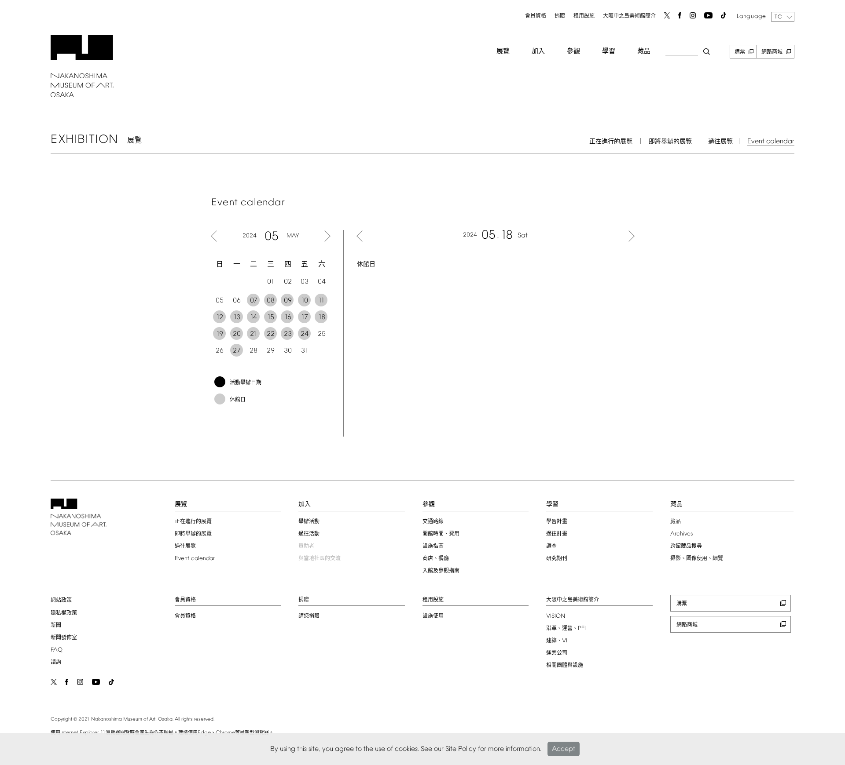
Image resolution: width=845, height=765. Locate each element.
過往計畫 (556, 534)
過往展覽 (720, 142)
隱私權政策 (64, 613)
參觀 (573, 51)
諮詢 (56, 662)
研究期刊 (556, 559)
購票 (740, 52)
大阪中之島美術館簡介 (629, 16)
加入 (538, 51)
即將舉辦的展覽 (670, 142)
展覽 (503, 51)
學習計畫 (556, 522)
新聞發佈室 (64, 638)
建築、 (556, 641)
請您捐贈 (309, 616)
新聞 (56, 626)
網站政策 (61, 600)
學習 (608, 51)
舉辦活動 (309, 522)
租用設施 (584, 16)
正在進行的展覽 (610, 142)
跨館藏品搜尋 (686, 546)
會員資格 (535, 16)
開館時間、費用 (440, 534)
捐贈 (560, 16)
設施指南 (433, 546)
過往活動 (309, 534)
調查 (551, 546)
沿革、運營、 (566, 629)
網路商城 (772, 52)
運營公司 (556, 653)
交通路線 (433, 522)
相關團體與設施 (564, 666)
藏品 (643, 51)
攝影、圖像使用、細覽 (696, 559)
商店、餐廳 (435, 559)
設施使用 (433, 616)
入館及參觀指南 (440, 571)
